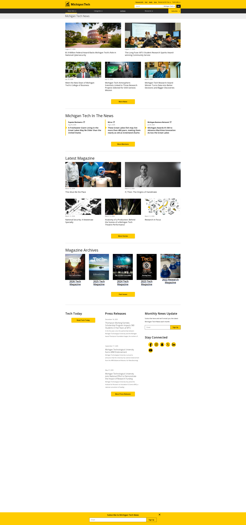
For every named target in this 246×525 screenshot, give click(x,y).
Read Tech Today (83, 320)
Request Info (139, 2)
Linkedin (173, 344)
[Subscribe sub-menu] (179, 11)
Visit (146, 2)
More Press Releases (123, 394)
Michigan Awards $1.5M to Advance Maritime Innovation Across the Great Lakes (162, 130)
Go (179, 6)
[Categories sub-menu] (102, 11)
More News (123, 102)
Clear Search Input (161, 6)
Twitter (168, 344)
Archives (122, 11)
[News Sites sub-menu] (76, 11)
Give (155, 2)
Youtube (150, 350)
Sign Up (175, 327)
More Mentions (123, 144)
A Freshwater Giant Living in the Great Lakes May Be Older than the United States (84, 130)
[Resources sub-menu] (152, 11)
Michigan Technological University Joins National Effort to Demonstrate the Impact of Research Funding (120, 376)
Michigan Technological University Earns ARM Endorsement (119, 350)
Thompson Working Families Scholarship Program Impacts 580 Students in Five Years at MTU (119, 325)
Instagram (156, 344)
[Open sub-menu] (170, 2)
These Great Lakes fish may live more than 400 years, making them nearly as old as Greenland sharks (124, 130)
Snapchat (162, 344)
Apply (150, 2)
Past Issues (123, 294)
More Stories (123, 236)
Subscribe (174, 11)
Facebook (150, 344)
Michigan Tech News (77, 16)
